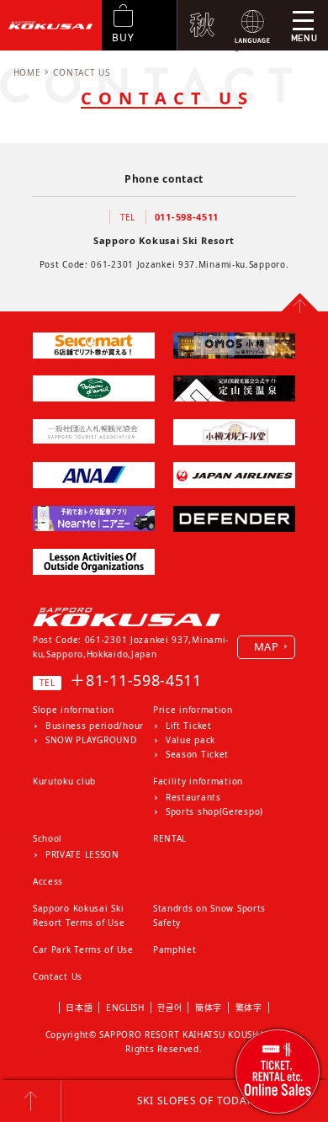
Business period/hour (94, 725)
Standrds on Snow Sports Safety (209, 915)
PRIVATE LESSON (82, 854)
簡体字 (208, 1007)
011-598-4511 (187, 216)
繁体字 (248, 1007)
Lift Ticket (189, 725)
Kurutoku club (64, 781)
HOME (27, 72)
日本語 (79, 1007)
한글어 (169, 1007)
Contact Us (57, 976)
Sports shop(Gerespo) (214, 811)
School (47, 838)
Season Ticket (197, 754)
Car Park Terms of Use (83, 949)
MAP (266, 646)
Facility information (198, 781)
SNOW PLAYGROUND (91, 740)
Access (48, 881)
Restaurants (193, 797)
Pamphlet (175, 949)
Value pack (190, 740)
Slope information (73, 709)
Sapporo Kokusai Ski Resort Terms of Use (78, 915)
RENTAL (170, 838)
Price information (193, 709)
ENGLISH (125, 1007)
